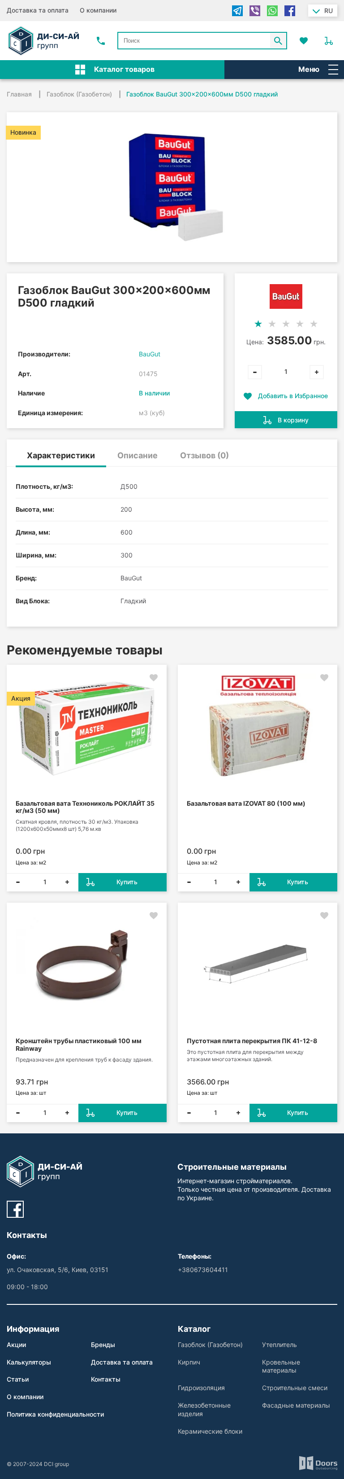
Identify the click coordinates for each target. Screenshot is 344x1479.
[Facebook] (289, 10)
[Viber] (254, 10)
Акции (16, 1344)
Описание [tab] (137, 455)
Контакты (105, 1379)
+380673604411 (203, 1269)
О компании (98, 10)
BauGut (149, 354)
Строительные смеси (294, 1387)
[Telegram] (237, 10)
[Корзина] (328, 40)
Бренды (103, 1344)
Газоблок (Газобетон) (210, 1344)
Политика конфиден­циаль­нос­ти (55, 1414)
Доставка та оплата (38, 10)
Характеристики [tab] (61, 455)
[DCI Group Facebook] (15, 1209)
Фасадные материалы (296, 1405)
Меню (308, 69)
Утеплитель (279, 1344)
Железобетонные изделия (204, 1409)
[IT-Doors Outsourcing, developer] (318, 1464)
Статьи (18, 1379)
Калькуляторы (29, 1362)
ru (328, 10)
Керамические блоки (210, 1431)
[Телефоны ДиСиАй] (100, 40)
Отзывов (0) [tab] (204, 455)
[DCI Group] (43, 40)
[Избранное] (303, 40)
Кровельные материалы (281, 1366)
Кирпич (189, 1362)
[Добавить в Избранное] (153, 677)
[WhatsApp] (272, 10)
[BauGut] (286, 296)
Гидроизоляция (201, 1387)
